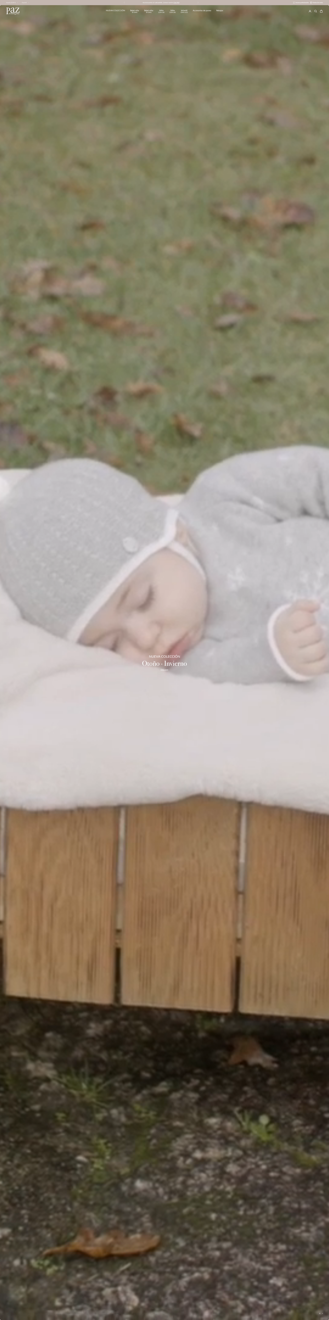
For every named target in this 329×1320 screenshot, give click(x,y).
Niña (161, 11)
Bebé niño (148, 11)
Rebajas (219, 10)
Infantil (184, 11)
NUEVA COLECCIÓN (115, 10)
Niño (173, 11)
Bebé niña (134, 11)
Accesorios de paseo (202, 10)
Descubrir (164, 670)
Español (24, 2)
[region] (164, 662)
